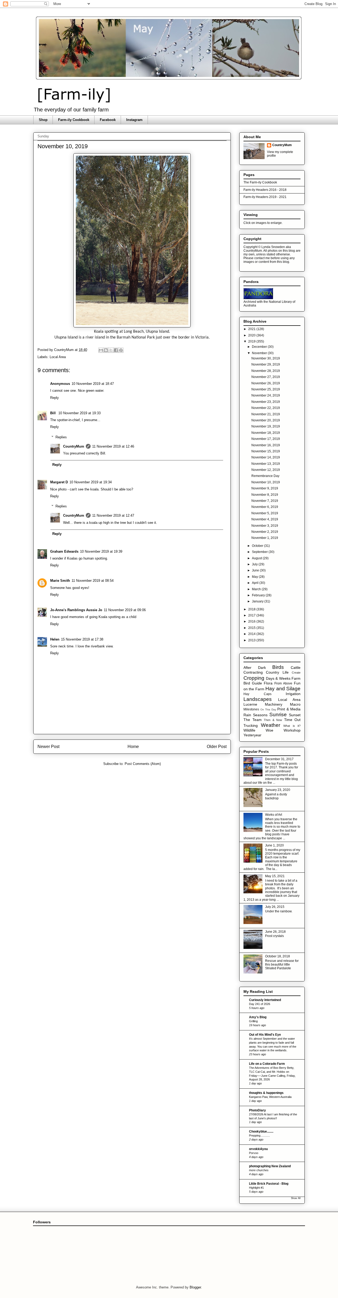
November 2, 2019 (264, 532)
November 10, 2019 (265, 482)
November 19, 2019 (265, 426)
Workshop (292, 730)
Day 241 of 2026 (259, 1004)
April (255, 583)
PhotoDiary (257, 1110)
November (260, 353)
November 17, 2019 (265, 439)
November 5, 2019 (264, 513)
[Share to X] (111, 350)
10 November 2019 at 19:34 (90, 482)
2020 (252, 335)
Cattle (296, 667)
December (260, 347)
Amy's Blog (257, 1017)
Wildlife (249, 730)
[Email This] (101, 350)
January (258, 601)
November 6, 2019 (264, 507)
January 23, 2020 (277, 790)
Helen (54, 639)
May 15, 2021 (275, 876)
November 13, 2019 (265, 464)
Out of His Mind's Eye (265, 1034)
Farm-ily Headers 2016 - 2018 (265, 190)
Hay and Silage (283, 688)
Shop (43, 120)
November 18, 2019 (265, 433)
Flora (268, 683)
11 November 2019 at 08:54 (93, 581)
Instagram (134, 120)
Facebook (108, 120)
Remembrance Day (265, 476)
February (259, 595)
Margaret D (59, 482)
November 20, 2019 (265, 420)
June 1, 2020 (274, 845)
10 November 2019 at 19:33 (79, 413)
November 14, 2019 (265, 457)
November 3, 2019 (264, 526)
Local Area (58, 357)
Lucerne (250, 704)
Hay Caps (257, 694)
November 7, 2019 (264, 501)
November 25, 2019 (265, 389)
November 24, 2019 (265, 395)
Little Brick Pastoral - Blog (268, 1184)
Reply (54, 398)
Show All (296, 1198)
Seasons (260, 715)
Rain (247, 715)
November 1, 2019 (264, 538)
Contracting (253, 672)
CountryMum (73, 446)
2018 (252, 609)
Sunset (295, 715)
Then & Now (273, 720)
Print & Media (289, 709)
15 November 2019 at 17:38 (82, 639)
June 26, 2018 (275, 932)
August (257, 558)
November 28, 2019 (265, 371)
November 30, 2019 (265, 358)
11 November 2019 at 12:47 (113, 515)
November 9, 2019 (264, 488)
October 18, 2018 (277, 956)
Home (133, 746)
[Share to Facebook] (116, 350)
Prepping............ (259, 1135)
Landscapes (257, 699)
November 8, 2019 (264, 495)
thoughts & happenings (266, 1093)
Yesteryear (252, 735)
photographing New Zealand (270, 1166)
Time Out (292, 720)
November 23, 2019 (265, 402)
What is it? (292, 725)
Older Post (217, 746)
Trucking (250, 725)
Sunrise (278, 714)
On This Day (268, 709)
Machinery (273, 704)
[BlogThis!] (106, 350)
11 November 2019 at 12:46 (113, 446)
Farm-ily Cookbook (73, 120)
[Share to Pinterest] (121, 350)
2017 (252, 615)
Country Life (277, 672)
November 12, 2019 (265, 470)
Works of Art (273, 815)
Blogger (195, 1287)
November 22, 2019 (265, 408)
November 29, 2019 (265, 364)
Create (296, 672)
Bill (53, 413)
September (260, 552)
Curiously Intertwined (265, 1000)
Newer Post (48, 746)
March (257, 589)
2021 (252, 329)
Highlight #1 (256, 1187)
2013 (252, 640)
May (255, 577)
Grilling (253, 1021)
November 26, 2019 (265, 383)
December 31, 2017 (279, 759)
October (258, 546)
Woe (269, 730)
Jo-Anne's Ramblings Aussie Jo (76, 610)
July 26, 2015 (274, 907)
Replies (61, 437)
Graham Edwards (64, 551)
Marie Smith (60, 581)
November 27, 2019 (265, 377)
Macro (295, 704)
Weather (270, 725)
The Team (252, 720)
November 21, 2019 (265, 414)
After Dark (254, 667)
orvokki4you (258, 1149)
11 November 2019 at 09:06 (125, 610)
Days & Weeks (278, 678)
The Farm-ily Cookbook (260, 182)
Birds (278, 667)
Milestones (251, 709)
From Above (283, 683)
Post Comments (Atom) (143, 764)
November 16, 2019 (265, 445)
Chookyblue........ (261, 1131)
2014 (252, 634)
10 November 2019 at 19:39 (101, 551)
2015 (252, 628)
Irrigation (293, 694)
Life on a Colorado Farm (267, 1064)
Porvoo (253, 1153)
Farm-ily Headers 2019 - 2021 (265, 197)
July (255, 564)
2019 (252, 341)
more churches (259, 1170)
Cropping (253, 678)
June (256, 570)
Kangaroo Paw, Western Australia (270, 1096)
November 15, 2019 (265, 451)
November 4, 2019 (264, 519)
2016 (252, 621)
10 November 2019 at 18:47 (93, 384)
